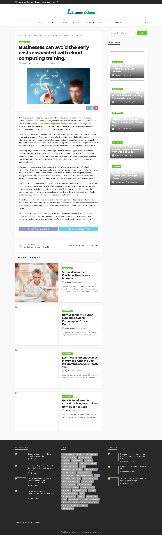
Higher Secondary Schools (71, 481)
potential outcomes (69, 496)
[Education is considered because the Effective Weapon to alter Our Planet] (113, 457)
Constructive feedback (70, 466)
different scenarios (84, 472)
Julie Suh (68, 410)
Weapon (84, 505)
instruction (66, 487)
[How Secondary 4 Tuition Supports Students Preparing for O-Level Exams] (36, 325)
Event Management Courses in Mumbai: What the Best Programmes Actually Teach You (80, 362)
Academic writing (68, 454)
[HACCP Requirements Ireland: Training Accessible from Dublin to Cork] (36, 411)
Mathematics (116, 23)
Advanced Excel (91, 454)
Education (89, 23)
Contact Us (46, 2)
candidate (66, 460)
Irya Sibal (68, 282)
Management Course (79, 490)
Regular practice (92, 496)
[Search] (145, 23)
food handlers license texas (71, 478)
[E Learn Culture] (81, 11)
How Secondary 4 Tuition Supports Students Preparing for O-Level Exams (77, 319)
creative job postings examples (72, 469)
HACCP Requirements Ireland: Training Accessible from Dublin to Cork (79, 403)
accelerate (80, 454)
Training (116, 166)
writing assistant (68, 508)
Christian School (77, 460)
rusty (64, 499)
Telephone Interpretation (71, 505)
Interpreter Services (87, 487)
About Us (56, 2)
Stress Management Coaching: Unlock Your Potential (76, 275)
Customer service (90, 469)
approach (73, 457)
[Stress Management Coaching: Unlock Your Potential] (36, 282)
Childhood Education (69, 23)
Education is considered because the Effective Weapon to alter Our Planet (132, 456)
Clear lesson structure (70, 463)
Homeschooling (47, 23)
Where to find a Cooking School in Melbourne (133, 468)
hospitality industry (69, 484)
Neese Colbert (27, 63)
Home (37, 2)
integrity (75, 487)
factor (97, 475)
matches (92, 490)
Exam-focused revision (84, 475)
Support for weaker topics (90, 502)
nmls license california (70, 493)
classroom (88, 460)
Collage (102, 23)
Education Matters (68, 475)
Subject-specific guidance (71, 502)
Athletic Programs (85, 457)
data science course (69, 472)
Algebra (65, 457)
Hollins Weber (120, 182)
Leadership (66, 490)
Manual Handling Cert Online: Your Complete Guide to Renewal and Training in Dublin (127, 174)
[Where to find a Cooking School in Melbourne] (113, 470)
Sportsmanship (73, 499)
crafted (82, 466)
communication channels (88, 463)
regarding (81, 496)
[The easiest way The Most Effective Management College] (113, 481)
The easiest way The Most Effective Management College (133, 480)
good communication (90, 478)
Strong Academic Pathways (89, 499)
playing (82, 493)
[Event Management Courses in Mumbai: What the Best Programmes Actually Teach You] (36, 368)
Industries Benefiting (84, 484)
